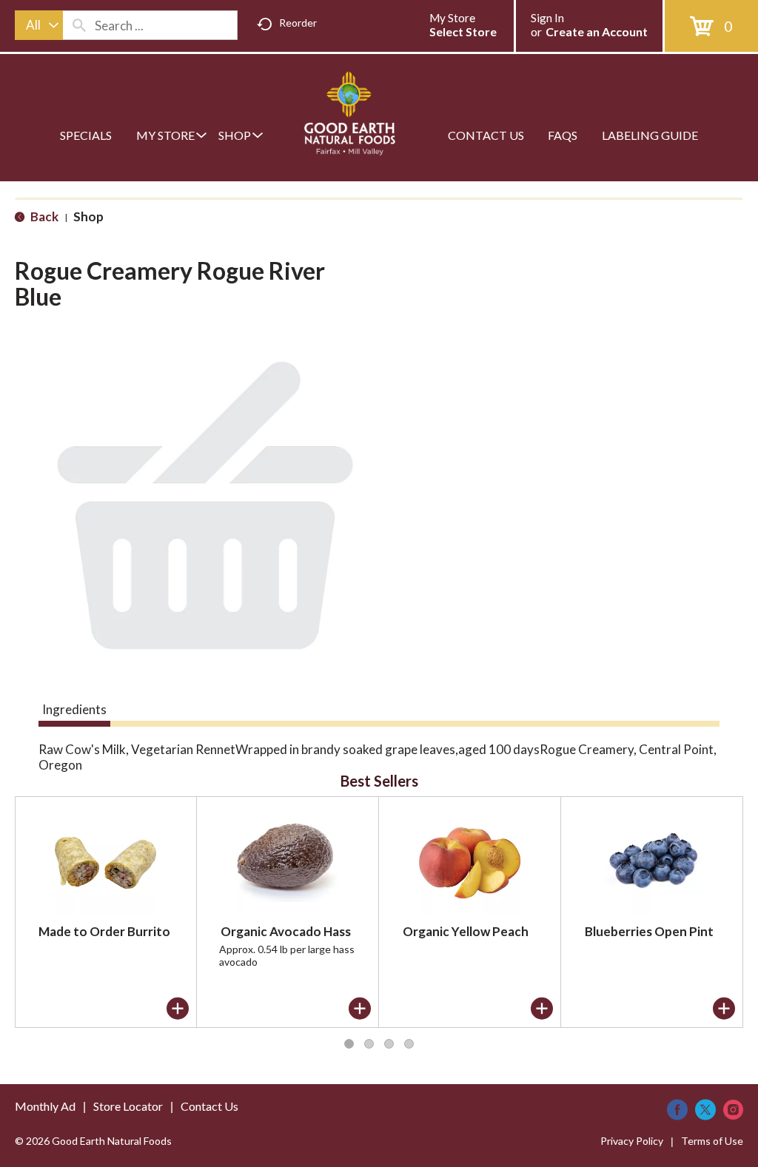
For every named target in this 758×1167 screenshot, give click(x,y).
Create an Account (597, 31)
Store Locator (128, 1106)
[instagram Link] (733, 1109)
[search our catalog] (79, 25)
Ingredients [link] (74, 709)
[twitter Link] (705, 1109)
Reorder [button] (298, 22)
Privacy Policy (631, 1140)
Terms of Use (712, 1140)
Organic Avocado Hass (286, 931)
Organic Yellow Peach (466, 931)
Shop (88, 216)
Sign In (547, 17)
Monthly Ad (45, 1106)
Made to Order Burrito (104, 931)
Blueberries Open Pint (649, 931)
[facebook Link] (677, 1109)
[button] (178, 1009)
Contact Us (209, 1106)
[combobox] (39, 25)
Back (43, 216)
